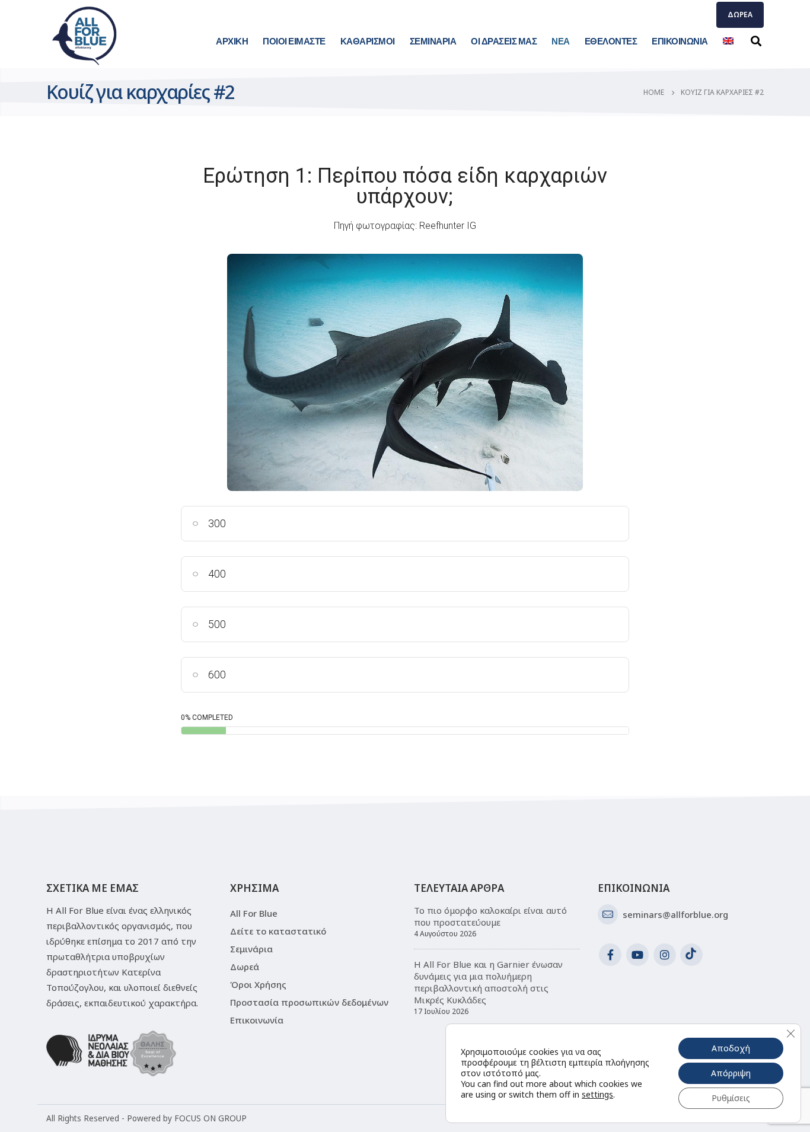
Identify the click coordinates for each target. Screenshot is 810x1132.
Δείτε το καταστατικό (278, 931)
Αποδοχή (731, 1048)
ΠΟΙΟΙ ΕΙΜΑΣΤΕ (294, 41)
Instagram (664, 954)
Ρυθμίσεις (731, 1098)
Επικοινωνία (256, 1020)
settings (597, 1094)
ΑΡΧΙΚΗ (232, 41)
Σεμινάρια (251, 949)
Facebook (610, 954)
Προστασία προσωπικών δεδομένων (309, 1002)
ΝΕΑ (560, 41)
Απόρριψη (731, 1073)
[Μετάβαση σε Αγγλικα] (728, 41)
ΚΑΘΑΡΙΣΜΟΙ (367, 41)
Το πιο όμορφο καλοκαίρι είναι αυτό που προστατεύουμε (490, 916)
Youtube (637, 954)
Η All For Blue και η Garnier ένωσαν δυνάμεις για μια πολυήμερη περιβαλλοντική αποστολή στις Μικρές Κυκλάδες (488, 982)
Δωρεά (244, 966)
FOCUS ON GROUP (210, 1118)
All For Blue (254, 913)
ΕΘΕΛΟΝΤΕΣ (611, 41)
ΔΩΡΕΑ (740, 14)
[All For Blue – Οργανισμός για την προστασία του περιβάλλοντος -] (84, 35)
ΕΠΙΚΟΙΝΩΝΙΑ (680, 41)
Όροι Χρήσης (258, 984)
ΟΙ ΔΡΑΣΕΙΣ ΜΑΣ (504, 41)
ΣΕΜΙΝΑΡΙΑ (433, 41)
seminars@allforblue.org (675, 914)
